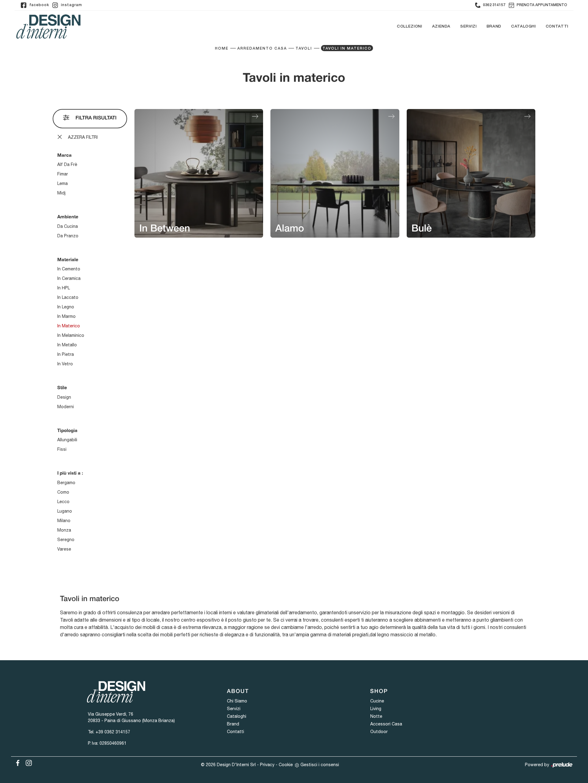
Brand (494, 26)
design (64, 397)
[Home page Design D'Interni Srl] (48, 26)
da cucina (67, 226)
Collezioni (409, 26)
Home (221, 48)
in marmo (66, 316)
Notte (376, 716)
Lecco (63, 501)
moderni (65, 406)
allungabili (67, 439)
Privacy (267, 764)
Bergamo (66, 482)
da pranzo (67, 235)
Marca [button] (64, 155)
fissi (61, 449)
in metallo (67, 344)
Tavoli (304, 48)
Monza (64, 530)
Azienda (441, 26)
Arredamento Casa (262, 48)
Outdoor (379, 731)
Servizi (468, 26)
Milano (63, 520)
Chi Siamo (237, 700)
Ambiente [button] (67, 216)
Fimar (62, 173)
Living (375, 708)
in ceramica (69, 278)
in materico (68, 325)
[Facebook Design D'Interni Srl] (16, 761)
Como (63, 492)
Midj (61, 192)
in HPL (63, 287)
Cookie (286, 764)
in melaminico (70, 335)
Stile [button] (62, 387)
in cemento (68, 268)
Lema (62, 183)
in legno (65, 306)
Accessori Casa (386, 723)
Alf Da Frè (67, 164)
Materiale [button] (67, 259)
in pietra (65, 354)
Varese (64, 549)
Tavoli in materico (346, 48)
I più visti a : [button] (70, 473)
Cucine (377, 700)
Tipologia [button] (67, 430)
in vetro (65, 363)
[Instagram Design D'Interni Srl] (27, 761)
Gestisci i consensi (319, 764)
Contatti (557, 26)
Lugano (64, 511)
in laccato (67, 297)
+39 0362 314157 (113, 731)
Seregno (65, 539)
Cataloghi (523, 26)
